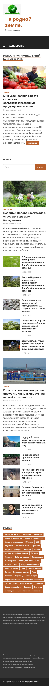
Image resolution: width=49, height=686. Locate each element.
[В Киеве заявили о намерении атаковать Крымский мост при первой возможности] (24, 384)
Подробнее (32, 143)
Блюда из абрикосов (13, 538)
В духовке (9, 546)
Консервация (37, 557)
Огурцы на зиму (34, 568)
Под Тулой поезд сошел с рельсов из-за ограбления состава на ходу (33, 441)
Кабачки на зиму (22, 557)
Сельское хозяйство (13, 587)
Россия (8, 583)
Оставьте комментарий (12, 110)
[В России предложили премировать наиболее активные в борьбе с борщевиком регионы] (11, 266)
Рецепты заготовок (13, 579)
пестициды (9, 591)
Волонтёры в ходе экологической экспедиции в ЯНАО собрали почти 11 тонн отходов (33, 305)
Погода (7, 572)
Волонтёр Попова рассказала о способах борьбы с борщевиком (24, 216)
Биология (27, 534)
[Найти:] (24, 167)
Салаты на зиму (26, 583)
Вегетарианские (22, 546)
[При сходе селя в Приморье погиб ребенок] (11, 464)
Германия (36, 546)
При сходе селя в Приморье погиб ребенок (30, 457)
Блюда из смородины (14, 542)
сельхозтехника (23, 591)
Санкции (39, 583)
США (15, 583)
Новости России (11, 568)
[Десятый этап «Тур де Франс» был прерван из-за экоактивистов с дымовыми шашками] (11, 350)
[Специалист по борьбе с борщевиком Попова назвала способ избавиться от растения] (11, 329)
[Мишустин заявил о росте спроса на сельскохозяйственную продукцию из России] (24, 78)
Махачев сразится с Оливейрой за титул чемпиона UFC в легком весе (32, 509)
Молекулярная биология (29, 561)
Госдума (8, 549)
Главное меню (15, 45)
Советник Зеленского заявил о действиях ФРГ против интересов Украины (33, 491)
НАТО (16, 564)
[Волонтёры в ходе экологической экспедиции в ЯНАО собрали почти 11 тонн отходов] (11, 309)
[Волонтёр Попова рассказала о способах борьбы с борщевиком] (24, 207)
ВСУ (37, 542)
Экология (7, 209)
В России (29, 542)
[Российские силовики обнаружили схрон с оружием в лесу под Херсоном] (11, 479)
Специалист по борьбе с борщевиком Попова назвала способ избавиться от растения (33, 325)
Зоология (9, 557)
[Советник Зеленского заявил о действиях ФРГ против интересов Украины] (11, 496)
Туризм (6, 92)
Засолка (34, 553)
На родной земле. (18, 22)
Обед (23, 568)
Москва (8, 564)
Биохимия (38, 534)
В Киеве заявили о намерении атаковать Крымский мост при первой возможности (24, 393)
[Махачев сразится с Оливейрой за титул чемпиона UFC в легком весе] (11, 514)
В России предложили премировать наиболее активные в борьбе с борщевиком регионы (33, 262)
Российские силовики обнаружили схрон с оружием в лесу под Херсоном (33, 473)
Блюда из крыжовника (34, 538)
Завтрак (37, 549)
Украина (27, 587)
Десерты (17, 549)
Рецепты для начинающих (26, 576)
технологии (37, 591)
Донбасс (27, 549)
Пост (34, 572)
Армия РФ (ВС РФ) (12, 534)
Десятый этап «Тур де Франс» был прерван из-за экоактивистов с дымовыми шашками (33, 345)
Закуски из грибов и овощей (16, 553)
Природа (8, 576)
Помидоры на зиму (21, 572)
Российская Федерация (33, 579)
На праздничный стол (30, 564)
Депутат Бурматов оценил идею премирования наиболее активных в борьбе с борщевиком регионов (33, 284)
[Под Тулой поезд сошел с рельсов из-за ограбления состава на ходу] (11, 446)
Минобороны (10, 561)
